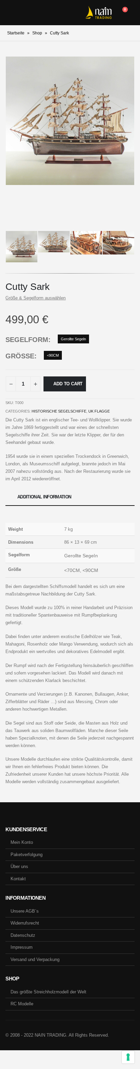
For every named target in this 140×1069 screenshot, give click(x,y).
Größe (19, 356)
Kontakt (18, 878)
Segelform (26, 339)
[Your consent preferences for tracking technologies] (128, 1057)
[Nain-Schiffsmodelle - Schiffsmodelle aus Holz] (98, 12)
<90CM (53, 355)
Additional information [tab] (44, 496)
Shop (37, 33)
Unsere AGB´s (25, 911)
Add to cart (68, 383)
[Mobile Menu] (10, 12)
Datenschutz (23, 935)
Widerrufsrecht (25, 923)
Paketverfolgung (26, 854)
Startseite (15, 33)
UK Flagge (99, 411)
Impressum (22, 947)
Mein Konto (22, 842)
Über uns (19, 866)
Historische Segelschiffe (59, 411)
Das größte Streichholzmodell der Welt (48, 991)
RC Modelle (22, 1003)
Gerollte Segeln (73, 339)
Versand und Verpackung (35, 959)
